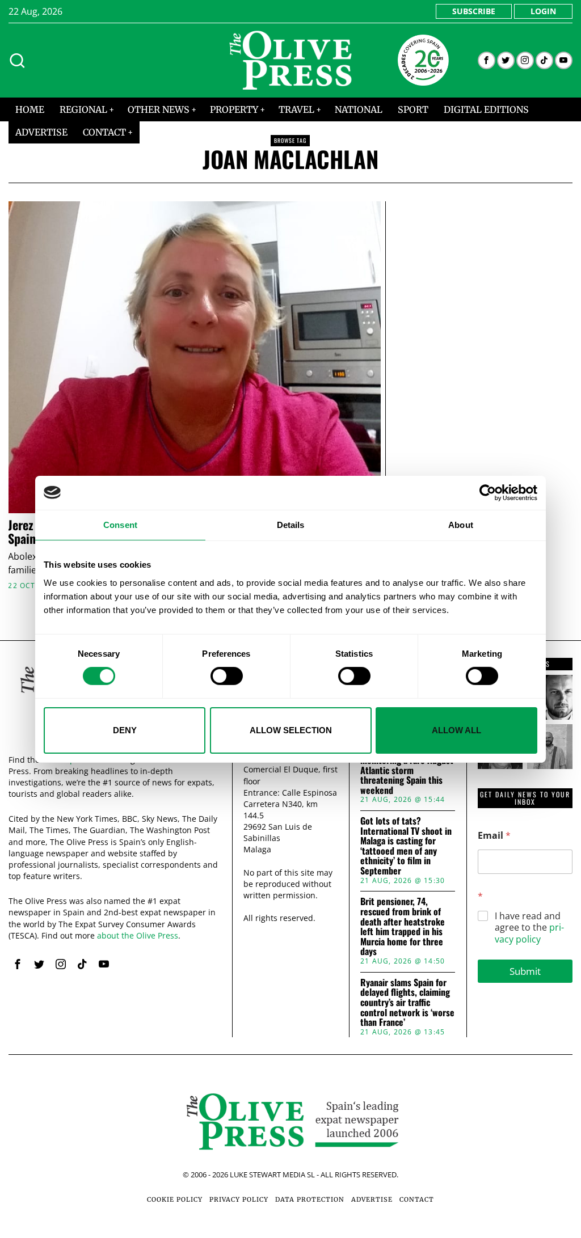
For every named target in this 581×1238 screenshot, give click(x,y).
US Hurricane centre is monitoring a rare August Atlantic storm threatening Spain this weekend (406, 770)
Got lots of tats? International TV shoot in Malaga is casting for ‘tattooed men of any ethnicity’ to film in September (406, 846)
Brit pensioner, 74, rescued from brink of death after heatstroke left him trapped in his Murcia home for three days (402, 927)
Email (494, 835)
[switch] (226, 676)
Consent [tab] (120, 524)
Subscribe (473, 11)
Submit (525, 971)
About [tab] (460, 524)
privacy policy (529, 933)
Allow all (456, 730)
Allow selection (291, 730)
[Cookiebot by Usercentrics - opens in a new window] (487, 492)
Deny (125, 730)
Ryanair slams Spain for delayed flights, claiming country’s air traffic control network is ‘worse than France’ (407, 1003)
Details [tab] (291, 524)
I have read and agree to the (529, 927)
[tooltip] (486, 60)
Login (543, 11)
